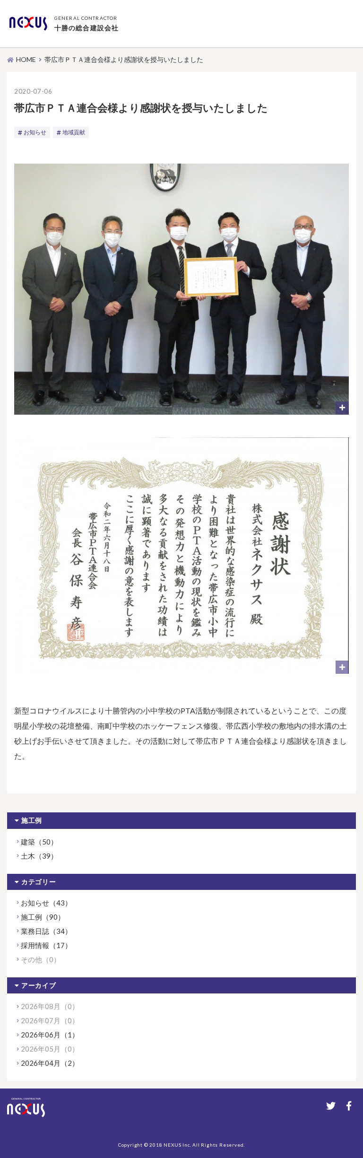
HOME (26, 59)
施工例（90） (43, 917)
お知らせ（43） (46, 902)
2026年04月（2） (50, 1063)
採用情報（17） (46, 945)
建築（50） (39, 841)
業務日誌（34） (46, 931)
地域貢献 (73, 132)
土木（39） (39, 856)
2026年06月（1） (50, 1034)
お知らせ (35, 132)
